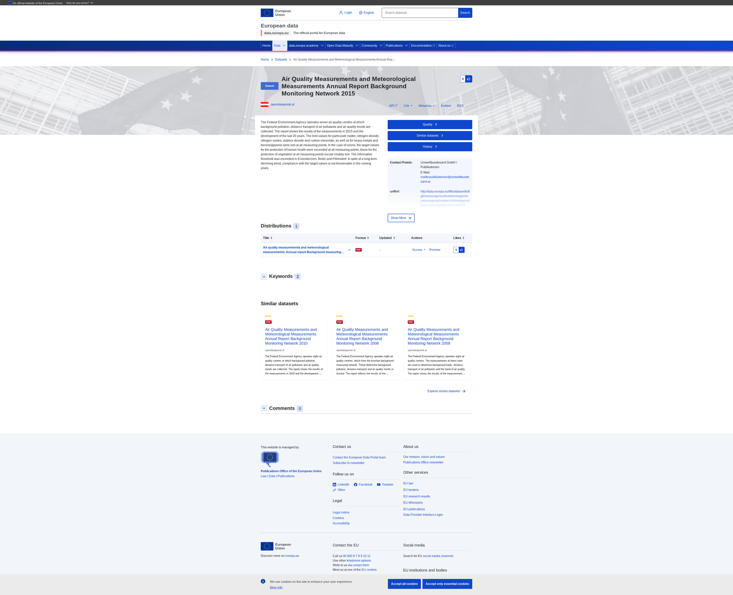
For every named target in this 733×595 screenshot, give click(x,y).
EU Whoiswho (413, 502)
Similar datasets (427, 135)
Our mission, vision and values (424, 456)
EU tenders (411, 489)
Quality (427, 124)
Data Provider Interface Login (423, 514)
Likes (457, 238)
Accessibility (341, 523)
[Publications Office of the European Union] (294, 458)
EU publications (414, 509)
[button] (80, 2)
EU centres (369, 569)
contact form (361, 565)
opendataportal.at (282, 104)
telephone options (359, 560)
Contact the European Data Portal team (359, 457)
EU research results (416, 496)
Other (341, 489)
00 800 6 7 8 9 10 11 (357, 556)
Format (360, 238)
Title (266, 238)
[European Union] (294, 546)
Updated (385, 238)
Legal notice (341, 512)
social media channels (438, 556)
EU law (408, 483)
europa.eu (292, 555)
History (427, 146)
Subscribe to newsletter (348, 463)
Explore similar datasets (447, 391)
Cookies (338, 518)
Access (417, 249)
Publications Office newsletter (423, 462)
